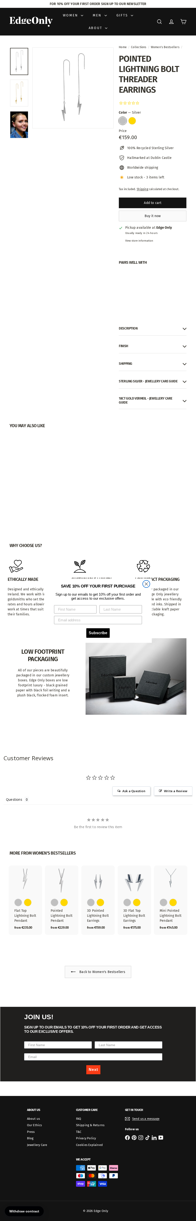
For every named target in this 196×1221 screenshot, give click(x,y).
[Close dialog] (146, 584)
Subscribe (98, 633)
